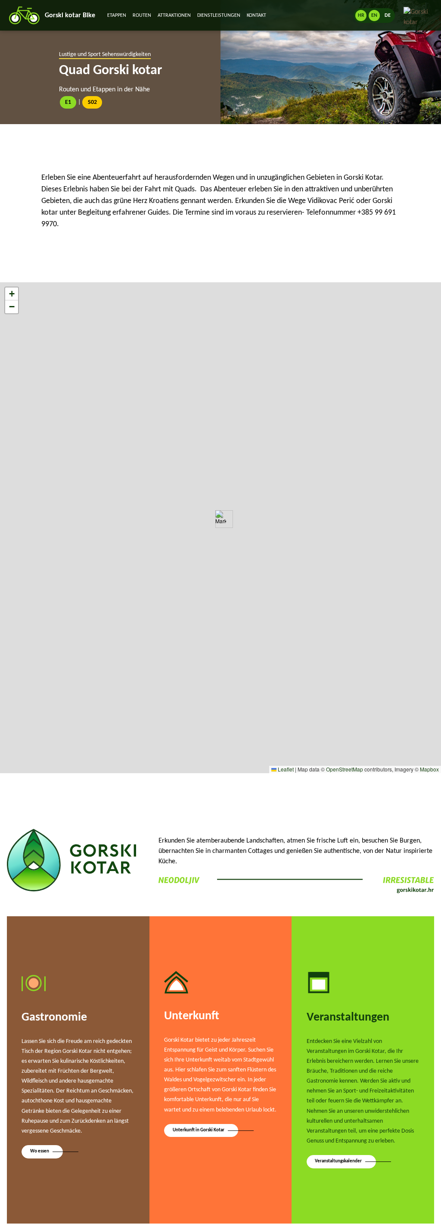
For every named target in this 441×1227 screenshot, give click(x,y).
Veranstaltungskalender (338, 1161)
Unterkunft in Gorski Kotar (198, 1130)
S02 (92, 102)
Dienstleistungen (218, 15)
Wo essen (39, 1151)
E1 (68, 102)
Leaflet (285, 769)
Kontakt (256, 15)
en (374, 15)
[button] (220, 519)
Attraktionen (174, 15)
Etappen (116, 15)
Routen (142, 15)
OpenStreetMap (344, 769)
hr (361, 15)
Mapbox (429, 769)
